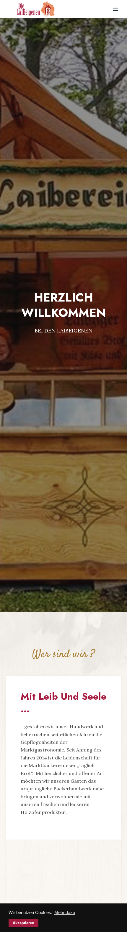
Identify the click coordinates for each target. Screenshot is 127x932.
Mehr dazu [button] (64, 912)
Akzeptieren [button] (23, 923)
